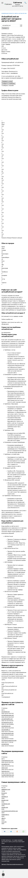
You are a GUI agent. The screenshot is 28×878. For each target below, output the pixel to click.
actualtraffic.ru (5, 729)
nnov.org (3, 822)
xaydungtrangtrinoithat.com (9, 811)
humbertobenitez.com (7, 775)
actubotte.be (5, 744)
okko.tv (3, 818)
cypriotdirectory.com (7, 760)
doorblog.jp (4, 796)
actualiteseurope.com (7, 715)
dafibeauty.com (5, 789)
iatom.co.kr (4, 768)
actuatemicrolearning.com (8, 740)
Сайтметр (17, 3)
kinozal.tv (4, 793)
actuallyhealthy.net (7, 719)
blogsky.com (4, 800)
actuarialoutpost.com (7, 733)
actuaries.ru (4, 737)
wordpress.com (5, 804)
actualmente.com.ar (7, 722)
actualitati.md (5, 711)
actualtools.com (6, 726)
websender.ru (5, 814)
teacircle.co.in (5, 771)
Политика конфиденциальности (15, 864)
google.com (4, 807)
